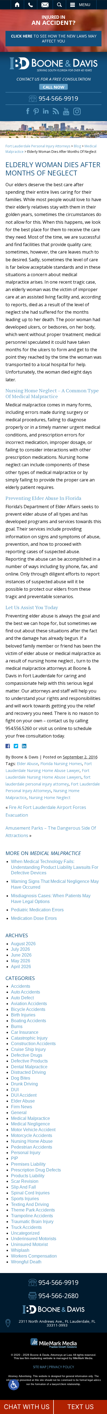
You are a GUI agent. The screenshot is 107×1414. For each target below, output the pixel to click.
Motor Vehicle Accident (33, 1129)
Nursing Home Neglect (50, 797)
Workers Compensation (34, 1256)
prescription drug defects (36, 1170)
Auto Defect (22, 997)
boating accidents (28, 1020)
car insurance (24, 1032)
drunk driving (24, 1084)
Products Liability (27, 1175)
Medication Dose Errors (34, 918)
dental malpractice (29, 1066)
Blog (77, 146)
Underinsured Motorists (33, 1238)
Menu (84, 4)
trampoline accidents (32, 1215)
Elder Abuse (27, 763)
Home (17, 4)
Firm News (21, 1106)
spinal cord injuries (30, 1193)
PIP (14, 1158)
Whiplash (20, 1250)
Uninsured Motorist (29, 1244)
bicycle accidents (28, 1009)
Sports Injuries (25, 1198)
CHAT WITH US (27, 1407)
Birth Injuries (23, 1015)
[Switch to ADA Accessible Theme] (13, 1384)
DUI (15, 1089)
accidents (20, 986)
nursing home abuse (32, 1141)
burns (16, 1026)
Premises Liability (28, 1164)
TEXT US (80, 1407)
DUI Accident (23, 1095)
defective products (29, 1061)
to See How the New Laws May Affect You (53, 38)
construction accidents (33, 1043)
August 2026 (23, 943)
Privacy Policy (61, 1367)
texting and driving (30, 1204)
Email (45, 4)
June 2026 (21, 955)
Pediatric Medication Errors (37, 909)
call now (53, 87)
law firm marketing (31, 1358)
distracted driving (28, 1072)
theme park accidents (33, 1210)
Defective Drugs (26, 1055)
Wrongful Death (26, 1261)
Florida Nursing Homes (61, 763)
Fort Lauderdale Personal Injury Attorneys (37, 146)
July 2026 (20, 949)
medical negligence (30, 1124)
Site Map (40, 1367)
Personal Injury (25, 1152)
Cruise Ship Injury (28, 1049)
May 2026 (20, 960)
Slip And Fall (23, 1187)
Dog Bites (20, 1078)
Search (59, 4)
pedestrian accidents (31, 1147)
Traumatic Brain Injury (32, 1221)
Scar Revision (24, 1181)
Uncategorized (25, 1233)
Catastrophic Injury (29, 1038)
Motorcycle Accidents (31, 1135)
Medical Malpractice (30, 1118)
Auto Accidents (25, 992)
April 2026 (21, 966)
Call (30, 4)
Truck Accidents (26, 1227)
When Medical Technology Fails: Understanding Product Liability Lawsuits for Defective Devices (54, 867)
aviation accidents (29, 1003)
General (19, 1112)
